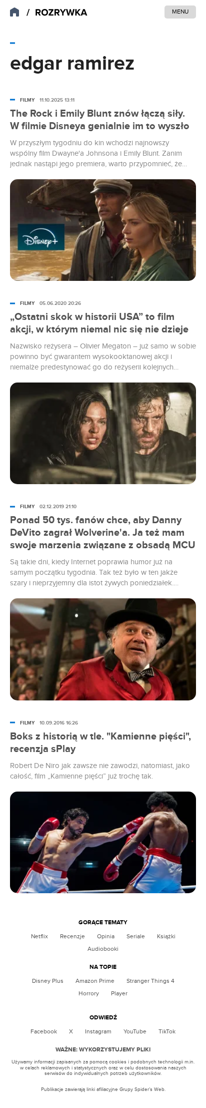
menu (180, 11)
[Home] (57, 13)
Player (119, 993)
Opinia (105, 936)
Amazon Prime (95, 980)
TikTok (167, 1031)
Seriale (135, 936)
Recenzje (72, 936)
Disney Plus (48, 980)
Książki (166, 936)
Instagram (98, 1031)
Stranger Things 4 (150, 980)
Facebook (43, 1031)
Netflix (39, 936)
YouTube (135, 1031)
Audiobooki (103, 948)
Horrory (88, 993)
